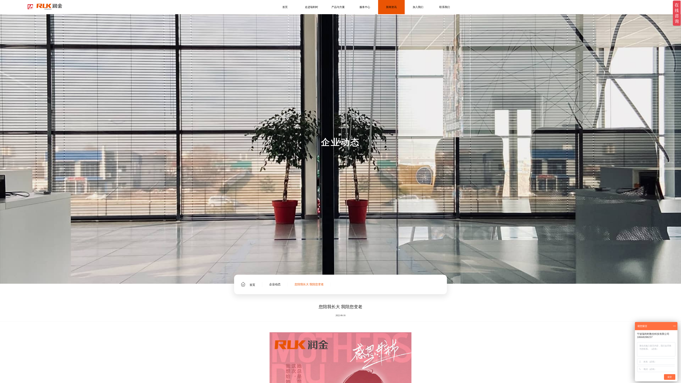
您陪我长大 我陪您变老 (309, 284)
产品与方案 (338, 7)
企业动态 (275, 284)
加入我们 (418, 7)
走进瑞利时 (311, 7)
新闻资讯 (391, 7)
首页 (285, 7)
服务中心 (364, 7)
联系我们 (444, 7)
